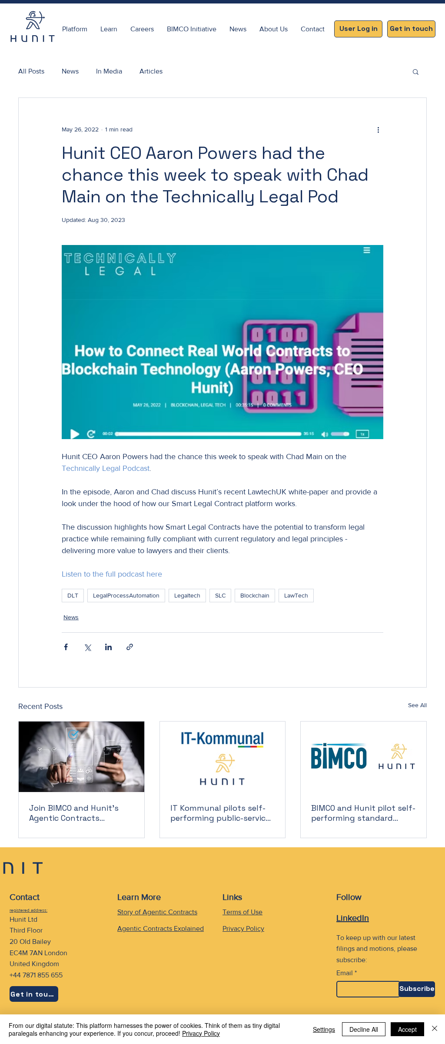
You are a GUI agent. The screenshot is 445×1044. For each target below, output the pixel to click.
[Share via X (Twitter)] (87, 647)
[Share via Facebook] (66, 647)
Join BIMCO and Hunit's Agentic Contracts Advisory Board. (74, 813)
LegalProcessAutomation (126, 595)
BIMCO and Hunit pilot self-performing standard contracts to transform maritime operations (363, 813)
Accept (407, 1029)
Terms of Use (242, 912)
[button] (109, 29)
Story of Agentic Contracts (157, 912)
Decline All (363, 1029)
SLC (220, 595)
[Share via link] (130, 647)
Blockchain (254, 595)
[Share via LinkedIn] (108, 647)
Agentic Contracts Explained (160, 928)
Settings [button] (324, 1029)
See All (417, 705)
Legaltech (187, 595)
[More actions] (378, 129)
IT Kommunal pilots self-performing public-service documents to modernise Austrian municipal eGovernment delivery (220, 813)
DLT (72, 595)
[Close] (434, 1029)
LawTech (296, 595)
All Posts (31, 71)
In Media (109, 71)
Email (344, 973)
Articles (151, 71)
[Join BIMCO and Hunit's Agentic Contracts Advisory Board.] (81, 757)
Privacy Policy (243, 928)
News (70, 71)
